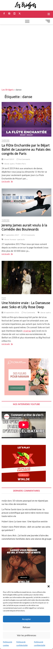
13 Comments (29, 235)
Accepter (26, 619)
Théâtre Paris (20, 164)
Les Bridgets (8, 89)
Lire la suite (9, 181)
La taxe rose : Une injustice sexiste (31, 521)
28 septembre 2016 (11, 312)
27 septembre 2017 (11, 235)
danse (6, 164)
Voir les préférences (26, 635)
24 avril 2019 (8, 159)
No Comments (24, 159)
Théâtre (5, 140)
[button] (48, 586)
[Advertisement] (26, 52)
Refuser (26, 627)
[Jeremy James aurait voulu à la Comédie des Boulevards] (26, 202)
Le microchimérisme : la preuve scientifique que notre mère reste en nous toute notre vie (25, 512)
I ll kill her (27, 331)
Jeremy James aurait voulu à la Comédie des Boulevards (24, 227)
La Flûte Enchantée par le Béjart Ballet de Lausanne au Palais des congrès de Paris (26, 149)
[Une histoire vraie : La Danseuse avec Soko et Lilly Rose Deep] (26, 277)
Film (4, 298)
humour (13, 239)
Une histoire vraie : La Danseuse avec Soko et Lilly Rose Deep (26, 304)
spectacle (21, 239)
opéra (12, 164)
